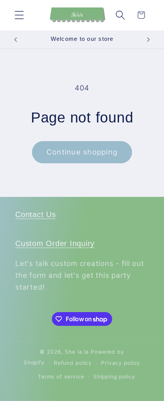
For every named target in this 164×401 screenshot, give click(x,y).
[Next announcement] (148, 39)
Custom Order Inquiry (55, 243)
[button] (19, 15)
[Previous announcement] (15, 39)
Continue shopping (82, 152)
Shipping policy (114, 377)
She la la (77, 352)
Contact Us (35, 214)
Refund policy (73, 363)
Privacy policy (120, 363)
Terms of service (61, 377)
